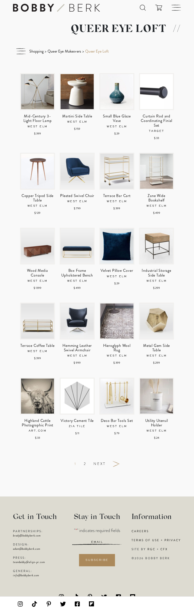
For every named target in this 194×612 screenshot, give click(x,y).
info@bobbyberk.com (26, 575)
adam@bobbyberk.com (26, 549)
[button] (142, 7)
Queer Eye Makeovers (64, 51)
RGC (151, 549)
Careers (140, 531)
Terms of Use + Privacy (156, 540)
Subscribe (97, 560)
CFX (164, 549)
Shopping (36, 51)
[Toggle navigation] (176, 7)
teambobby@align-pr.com (29, 562)
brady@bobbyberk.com (27, 535)
